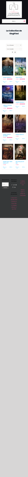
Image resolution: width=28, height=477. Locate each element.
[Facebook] (12, 184)
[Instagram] (12, 187)
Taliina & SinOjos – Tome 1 (7, 106)
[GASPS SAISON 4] (20, 92)
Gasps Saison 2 (7, 77)
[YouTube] (16, 184)
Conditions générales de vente (22, 182)
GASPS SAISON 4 (20, 102)
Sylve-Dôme (19, 77)
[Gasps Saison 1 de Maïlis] (7, 124)
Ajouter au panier (5, 82)
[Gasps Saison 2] (7, 66)
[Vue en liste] (15, 52)
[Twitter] (14, 184)
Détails (11, 81)
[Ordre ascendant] (20, 45)
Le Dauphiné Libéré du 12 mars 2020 (14, 207)
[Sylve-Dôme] (20, 66)
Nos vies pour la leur (20, 162)
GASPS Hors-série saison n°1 (7, 162)
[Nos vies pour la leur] (20, 152)
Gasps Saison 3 (20, 134)
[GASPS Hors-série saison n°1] (7, 152)
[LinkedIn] (14, 187)
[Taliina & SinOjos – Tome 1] (7, 94)
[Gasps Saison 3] (20, 124)
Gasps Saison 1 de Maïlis (7, 135)
